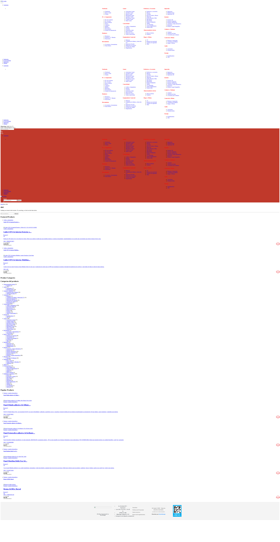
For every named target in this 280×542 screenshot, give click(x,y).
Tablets (148, 23)
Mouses (148, 12)
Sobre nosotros (136, 512)
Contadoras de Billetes (172, 41)
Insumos (5, 347)
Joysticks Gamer (129, 16)
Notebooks (107, 11)
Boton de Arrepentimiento (138, 514)
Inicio (2, 204)
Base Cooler (9, 360)
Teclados (149, 14)
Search (5, 199)
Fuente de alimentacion (11, 368)
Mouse (8, 379)
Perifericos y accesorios (152, 11)
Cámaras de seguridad (152, 42)
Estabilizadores (171, 56)
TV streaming (9, 385)
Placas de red (9, 308)
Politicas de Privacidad (138, 510)
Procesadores (108, 29)
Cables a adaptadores (8, 220)
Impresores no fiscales (131, 45)
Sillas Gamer (129, 20)
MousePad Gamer (130, 15)
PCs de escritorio (109, 19)
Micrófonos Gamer (130, 18)
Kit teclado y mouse (11, 376)
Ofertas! (5, 63)
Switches (128, 29)
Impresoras (169, 11)
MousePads (149, 20)
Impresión (6, 342)
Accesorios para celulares (173, 34)
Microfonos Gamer (10, 323)
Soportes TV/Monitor (11, 358)
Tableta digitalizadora (151, 26)
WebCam (8, 387)
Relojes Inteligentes (151, 22)
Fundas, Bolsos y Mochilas (12, 362)
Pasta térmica (108, 45)
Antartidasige (162, 514)
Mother (106, 26)
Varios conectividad (130, 34)
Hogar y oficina (7, 334)
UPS (168, 57)
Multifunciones (170, 12)
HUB (7, 375)
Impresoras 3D (170, 14)
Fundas (106, 14)
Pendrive (149, 34)
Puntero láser (150, 27)
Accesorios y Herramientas (12, 331)
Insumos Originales (171, 21)
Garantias (134, 507)
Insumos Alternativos (172, 22)
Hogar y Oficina (171, 43)
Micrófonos (149, 19)
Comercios (6, 295)
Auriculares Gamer (130, 11)
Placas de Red (129, 31)
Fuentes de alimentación (110, 30)
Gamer (5, 318)
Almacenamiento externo (9, 284)
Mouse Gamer (129, 14)
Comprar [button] (277, 243)
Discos (106, 23)
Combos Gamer (129, 19)
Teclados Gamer (129, 12)
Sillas (148, 44)
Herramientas (7, 330)
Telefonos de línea (171, 33)
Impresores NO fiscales (11, 300)
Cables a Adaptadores (131, 26)
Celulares (169, 32)
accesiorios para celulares (12, 292)
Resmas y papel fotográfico (173, 26)
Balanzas (128, 40)
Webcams (149, 16)
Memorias (107, 27)
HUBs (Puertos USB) (152, 18)
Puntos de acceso (130, 33)
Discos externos (150, 33)
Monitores (107, 36)
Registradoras (129, 48)
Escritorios (8, 339)
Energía (5, 314)
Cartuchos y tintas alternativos (174, 23)
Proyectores (107, 38)
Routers (127, 27)
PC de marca (108, 21)
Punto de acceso (10, 309)
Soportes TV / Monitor (110, 37)
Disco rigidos (9, 367)
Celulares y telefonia (8, 291)
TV (147, 40)
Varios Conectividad (11, 313)
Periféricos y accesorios (9, 373)
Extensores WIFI (130, 30)
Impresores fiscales (130, 44)
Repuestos (169, 25)
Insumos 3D (170, 19)
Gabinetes (107, 25)
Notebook (8, 363)
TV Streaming (150, 24)
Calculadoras (9, 337)
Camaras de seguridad (11, 338)
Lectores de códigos (130, 46)
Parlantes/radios (171, 50)
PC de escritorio (7, 60)
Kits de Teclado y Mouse (152, 15)
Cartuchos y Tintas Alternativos (13, 348)
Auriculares (170, 49)
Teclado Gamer (9, 329)
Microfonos (9, 377)
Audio (5, 287)
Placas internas (108, 22)
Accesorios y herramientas (111, 44)
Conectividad (7, 304)
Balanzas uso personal (152, 41)
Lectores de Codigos (11, 301)
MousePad (8, 380)
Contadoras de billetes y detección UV (15, 297)
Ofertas (5, 364)
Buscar (19, 200)
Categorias (6, 5)
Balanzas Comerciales (172, 40)
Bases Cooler (108, 12)
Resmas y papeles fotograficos (13, 355)
